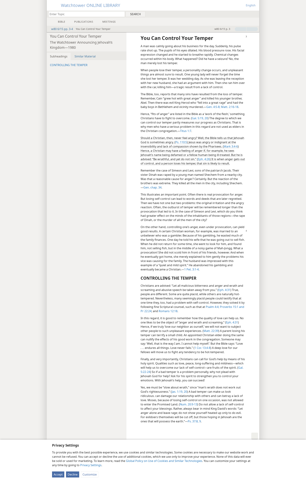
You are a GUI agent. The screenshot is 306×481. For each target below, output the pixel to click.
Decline (73, 474)
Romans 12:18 (168, 311)
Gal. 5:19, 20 (200, 118)
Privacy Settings (90, 465)
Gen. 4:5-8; (213, 107)
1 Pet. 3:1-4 (191, 269)
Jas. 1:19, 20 (179, 392)
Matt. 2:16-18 (229, 107)
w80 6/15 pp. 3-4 (62, 29)
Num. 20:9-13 (188, 404)
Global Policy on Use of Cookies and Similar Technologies (164, 461)
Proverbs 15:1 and (231, 307)
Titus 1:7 (185, 131)
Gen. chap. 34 (152, 187)
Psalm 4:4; (212, 307)
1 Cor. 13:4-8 (202, 348)
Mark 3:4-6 (231, 146)
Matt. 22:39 (210, 331)
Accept (58, 474)
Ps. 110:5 (181, 142)
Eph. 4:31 (224, 290)
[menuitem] (255, 14)
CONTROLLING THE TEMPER (68, 65)
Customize (90, 474)
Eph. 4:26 (204, 159)
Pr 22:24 (146, 311)
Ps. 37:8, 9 (194, 421)
